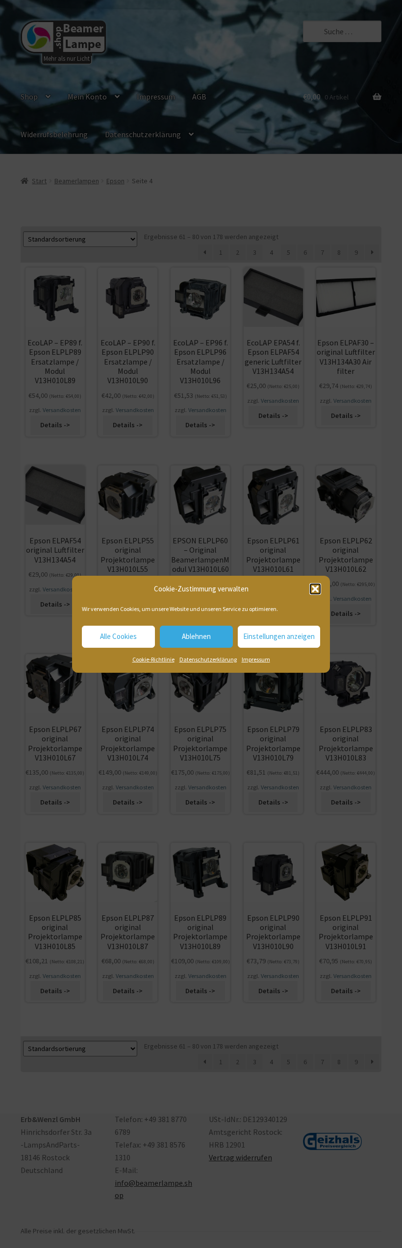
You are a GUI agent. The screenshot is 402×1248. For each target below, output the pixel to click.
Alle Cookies (118, 636)
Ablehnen (196, 636)
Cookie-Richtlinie (153, 659)
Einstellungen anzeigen (279, 636)
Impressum (256, 659)
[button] (315, 589)
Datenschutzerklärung (208, 659)
